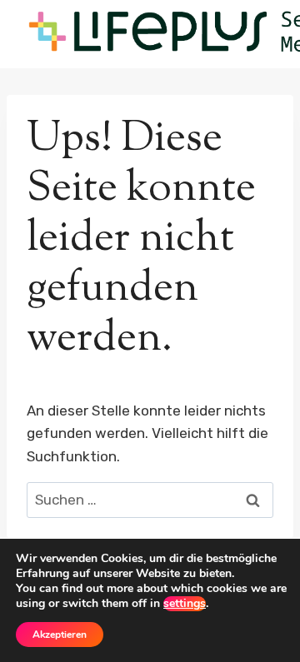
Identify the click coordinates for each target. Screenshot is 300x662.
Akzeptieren (59, 634)
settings (184, 603)
